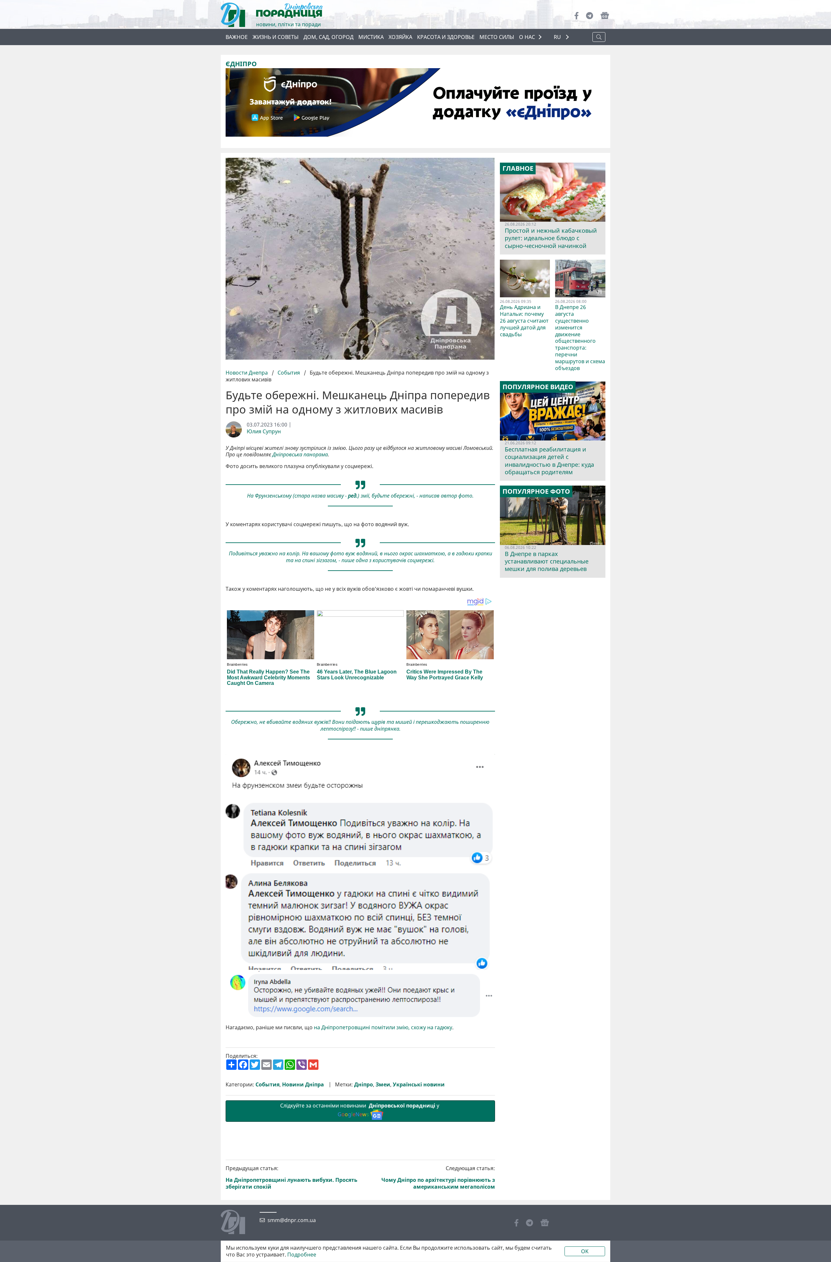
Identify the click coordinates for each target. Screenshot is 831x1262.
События (289, 372)
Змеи (383, 1084)
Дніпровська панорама (300, 454)
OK (585, 1251)
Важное (237, 37)
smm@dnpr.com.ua (291, 1220)
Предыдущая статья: (291, 1177)
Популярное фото (536, 491)
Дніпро (363, 1084)
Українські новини (419, 1084)
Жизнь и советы (276, 37)
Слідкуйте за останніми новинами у (360, 1110)
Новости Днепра (247, 372)
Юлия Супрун (264, 431)
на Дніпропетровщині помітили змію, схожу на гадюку (383, 1027)
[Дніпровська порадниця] (238, 1223)
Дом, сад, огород (328, 37)
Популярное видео (537, 387)
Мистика (371, 37)
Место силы (496, 37)
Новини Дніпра (303, 1084)
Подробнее (301, 1254)
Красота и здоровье (446, 37)
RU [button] (558, 37)
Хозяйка (400, 37)
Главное (517, 168)
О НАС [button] (527, 37)
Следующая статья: (438, 1177)
